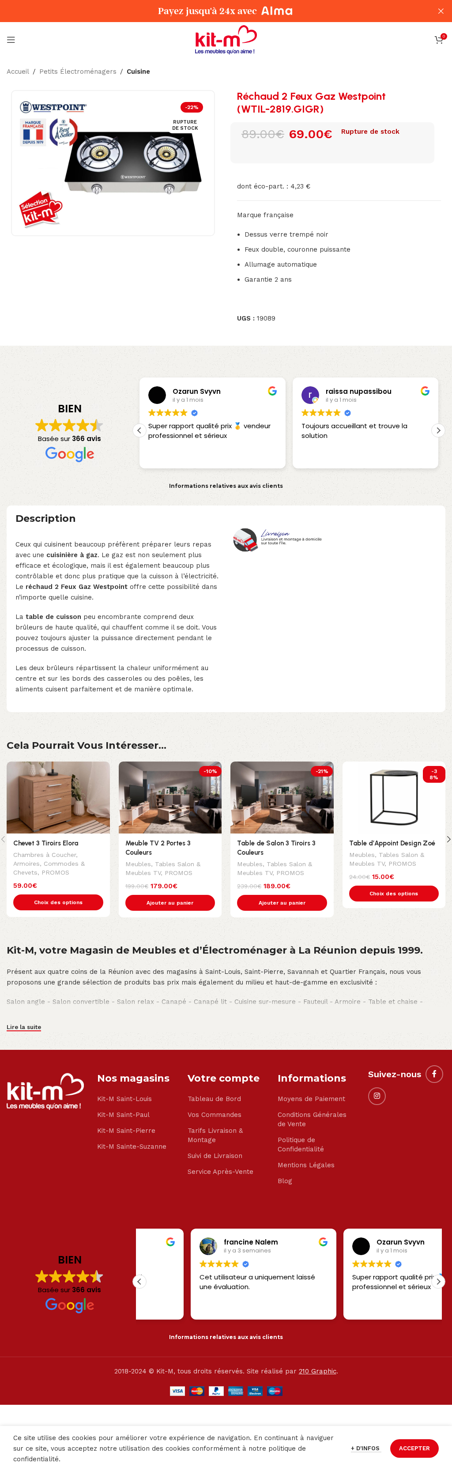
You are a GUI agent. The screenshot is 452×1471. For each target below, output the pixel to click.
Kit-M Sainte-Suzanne (131, 1146)
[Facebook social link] (434, 1074)
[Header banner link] (213, 11)
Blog (285, 1181)
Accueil (18, 71)
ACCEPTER (414, 1448)
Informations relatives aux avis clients (226, 486)
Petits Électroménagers (78, 71)
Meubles (138, 864)
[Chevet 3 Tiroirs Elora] (58, 798)
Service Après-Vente (220, 1172)
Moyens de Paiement (311, 1099)
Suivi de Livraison (215, 1156)
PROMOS (55, 872)
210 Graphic (317, 1371)
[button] (438, 430)
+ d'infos (366, 1448)
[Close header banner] (441, 11)
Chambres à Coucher (44, 854)
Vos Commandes (214, 1115)
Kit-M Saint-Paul (123, 1115)
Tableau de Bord (214, 1099)
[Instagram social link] (377, 1096)
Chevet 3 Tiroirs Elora (45, 843)
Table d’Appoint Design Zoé (392, 843)
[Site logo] (226, 39)
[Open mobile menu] (11, 40)
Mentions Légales (306, 1165)
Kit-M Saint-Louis (124, 1099)
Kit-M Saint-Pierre (126, 1131)
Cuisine (138, 71)
